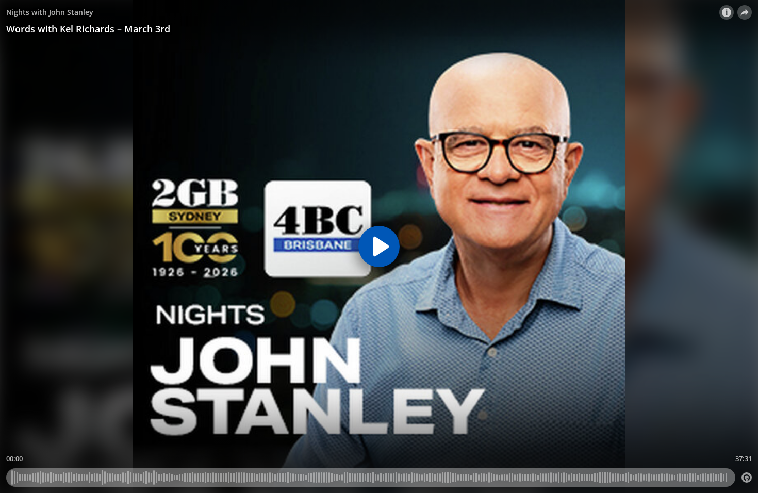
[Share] (744, 12)
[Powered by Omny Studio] (746, 477)
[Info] (726, 12)
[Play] (379, 246)
